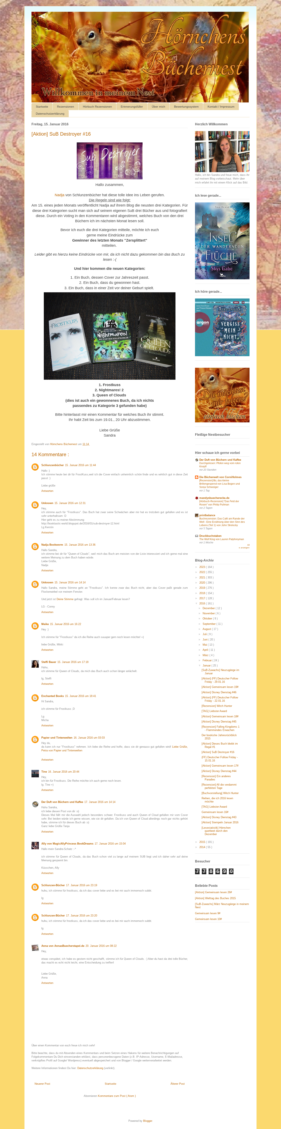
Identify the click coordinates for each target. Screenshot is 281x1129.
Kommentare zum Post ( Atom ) (117, 1095)
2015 (202, 842)
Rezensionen (65, 106)
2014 (202, 847)
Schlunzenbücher (52, 465)
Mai (205, 644)
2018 (202, 593)
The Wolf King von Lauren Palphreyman (221, 539)
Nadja (59, 195)
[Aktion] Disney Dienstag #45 (219, 721)
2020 (202, 582)
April (206, 649)
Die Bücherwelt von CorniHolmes (220, 477)
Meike (45, 624)
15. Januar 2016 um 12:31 (70, 503)
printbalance (207, 515)
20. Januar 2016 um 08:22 (101, 945)
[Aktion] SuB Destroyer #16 (218, 752)
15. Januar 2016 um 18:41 (80, 696)
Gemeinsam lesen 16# (215, 812)
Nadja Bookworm (52, 544)
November (209, 613)
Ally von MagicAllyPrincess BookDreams (67, 843)
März (206, 655)
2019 (202, 587)
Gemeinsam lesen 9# (207, 913)
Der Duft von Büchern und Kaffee (62, 802)
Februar (207, 660)
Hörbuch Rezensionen (97, 106)
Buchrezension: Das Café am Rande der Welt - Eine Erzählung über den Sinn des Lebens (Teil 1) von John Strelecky (222, 522)
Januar (207, 665)
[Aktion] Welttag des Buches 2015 (215, 898)
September (209, 623)
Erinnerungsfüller (132, 106)
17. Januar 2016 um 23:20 (81, 915)
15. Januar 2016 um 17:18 (72, 662)
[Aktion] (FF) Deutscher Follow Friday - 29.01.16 (220, 680)
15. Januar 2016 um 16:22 (65, 624)
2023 (202, 567)
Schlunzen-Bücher (53, 885)
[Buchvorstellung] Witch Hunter (220, 793)
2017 (202, 598)
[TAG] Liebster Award (214, 711)
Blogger (147, 1120)
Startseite (42, 106)
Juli (205, 634)
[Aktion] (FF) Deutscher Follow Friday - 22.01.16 (220, 699)
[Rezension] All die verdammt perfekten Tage (219, 786)
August (207, 629)
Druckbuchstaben (210, 535)
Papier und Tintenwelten (56, 737)
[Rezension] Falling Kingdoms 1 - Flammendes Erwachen (220, 728)
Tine (44, 771)
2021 (202, 577)
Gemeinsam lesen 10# (208, 919)
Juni (205, 639)
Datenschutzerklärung (50, 113)
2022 (202, 572)
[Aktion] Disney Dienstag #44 (219, 771)
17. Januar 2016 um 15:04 (110, 843)
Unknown (47, 503)
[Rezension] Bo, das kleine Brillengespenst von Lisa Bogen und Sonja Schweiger (219, 484)
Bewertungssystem (186, 106)
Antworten (47, 490)
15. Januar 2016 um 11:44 (80, 465)
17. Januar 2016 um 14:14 (99, 802)
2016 (202, 603)
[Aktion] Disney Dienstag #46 (219, 692)
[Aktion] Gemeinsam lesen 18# (220, 716)
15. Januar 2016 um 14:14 (70, 582)
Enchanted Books (52, 696)
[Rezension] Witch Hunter (217, 705)
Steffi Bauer (48, 662)
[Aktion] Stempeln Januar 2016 (220, 822)
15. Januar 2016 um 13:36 (79, 544)
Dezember (209, 608)
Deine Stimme (65, 599)
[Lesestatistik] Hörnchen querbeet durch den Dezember (216, 831)
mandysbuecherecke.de (214, 497)
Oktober (208, 618)
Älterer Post (178, 1083)
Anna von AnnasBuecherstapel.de (62, 945)
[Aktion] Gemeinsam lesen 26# (213, 892)
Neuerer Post (42, 1083)
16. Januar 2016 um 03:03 (89, 737)
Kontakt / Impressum (221, 106)
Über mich (158, 106)
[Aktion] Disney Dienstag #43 (219, 817)
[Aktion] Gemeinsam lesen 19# (220, 686)
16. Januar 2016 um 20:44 (63, 771)
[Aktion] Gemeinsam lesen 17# (220, 765)
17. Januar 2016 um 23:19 (81, 885)
